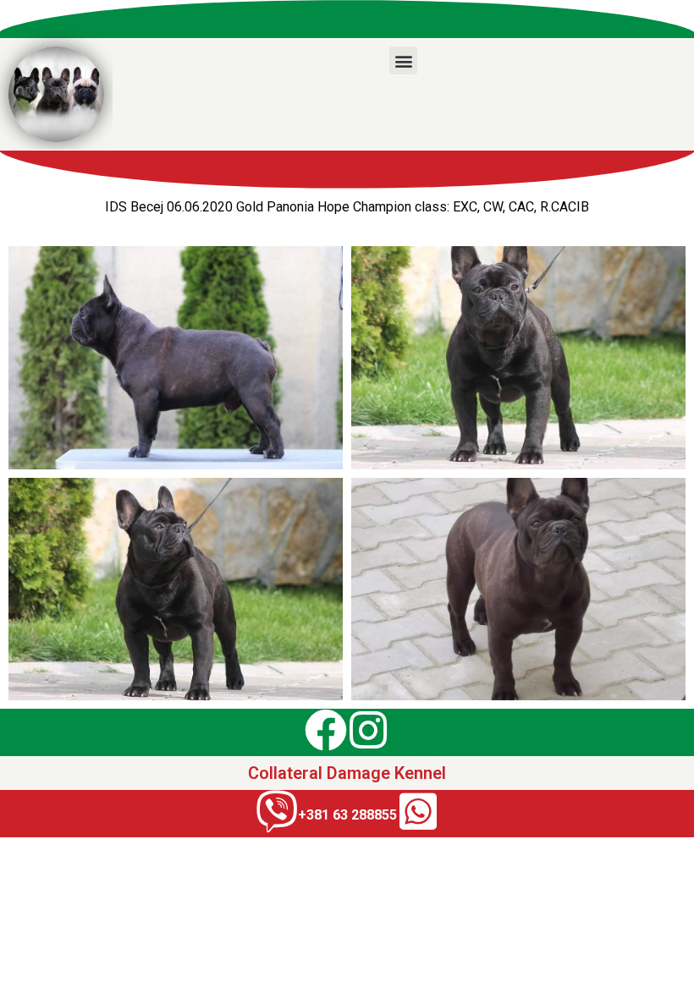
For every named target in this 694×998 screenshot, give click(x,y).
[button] (403, 60)
